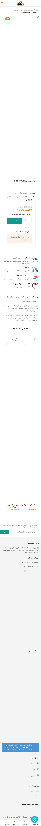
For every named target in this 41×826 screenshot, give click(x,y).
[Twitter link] (21, 199)
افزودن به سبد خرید (14, 221)
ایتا (34, 770)
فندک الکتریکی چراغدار (29, 505)
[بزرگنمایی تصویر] (35, 175)
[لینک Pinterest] (19, 199)
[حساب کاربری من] (7, 3)
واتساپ (32, 776)
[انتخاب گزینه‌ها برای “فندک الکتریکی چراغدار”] (24, 339)
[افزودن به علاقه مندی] (24, 342)
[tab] (35, 297)
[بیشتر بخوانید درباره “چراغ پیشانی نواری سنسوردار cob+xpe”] (6, 339)
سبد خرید (36, 798)
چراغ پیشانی (18, 10)
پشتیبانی (32, 763)
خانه (36, 10)
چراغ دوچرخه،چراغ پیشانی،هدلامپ (18, 196)
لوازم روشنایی (28, 10)
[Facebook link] (24, 199)
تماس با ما (36, 794)
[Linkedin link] (16, 199)
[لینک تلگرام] (14, 199)
